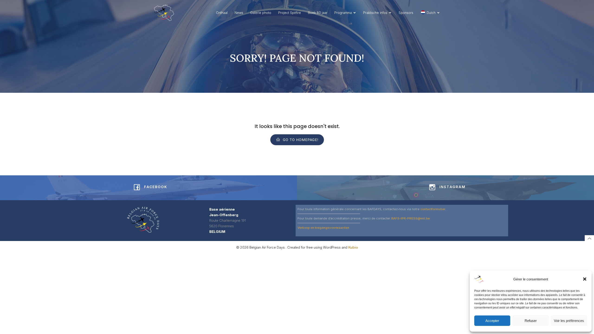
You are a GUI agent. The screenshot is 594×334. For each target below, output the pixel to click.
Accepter (492, 321)
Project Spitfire (289, 13)
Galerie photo (260, 13)
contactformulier (432, 209)
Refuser (531, 321)
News (239, 13)
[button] (584, 279)
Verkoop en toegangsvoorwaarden (323, 227)
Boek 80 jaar (317, 13)
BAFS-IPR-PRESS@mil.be (410, 218)
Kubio (353, 247)
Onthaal (222, 13)
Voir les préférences (569, 321)
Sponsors (406, 13)
